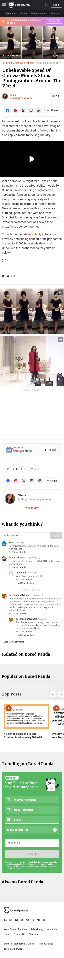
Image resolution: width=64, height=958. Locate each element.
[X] (22, 920)
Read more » (32, 507)
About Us (52, 929)
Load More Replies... (25, 583)
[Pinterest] (16, 920)
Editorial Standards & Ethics (19, 943)
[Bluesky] (27, 920)
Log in (56, 5)
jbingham (21, 572)
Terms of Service (13, 949)
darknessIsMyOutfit (19, 595)
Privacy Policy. (13, 868)
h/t (5, 260)
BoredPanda (19, 5)
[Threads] (33, 920)
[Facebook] (5, 920)
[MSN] (38, 920)
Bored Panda (16, 910)
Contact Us (19, 934)
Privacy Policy (45, 943)
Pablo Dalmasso (17, 557)
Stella (13, 95)
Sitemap (33, 934)
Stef (11, 542)
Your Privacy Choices (15, 929)
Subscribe (32, 854)
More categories (17, 829)
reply (23, 552)
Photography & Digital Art (18, 63)
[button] (53, 694)
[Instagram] (11, 920)
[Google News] (44, 920)
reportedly (34, 234)
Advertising (37, 929)
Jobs (7, 934)
